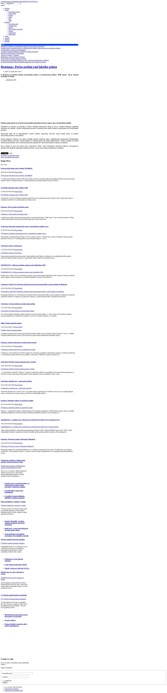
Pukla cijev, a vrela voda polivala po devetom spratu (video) (16, 529)
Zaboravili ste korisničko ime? (14, 690)
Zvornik (7, 38)
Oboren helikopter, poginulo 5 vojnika (13, 502)
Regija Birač (12, 13)
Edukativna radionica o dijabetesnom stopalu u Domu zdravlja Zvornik (13, 461)
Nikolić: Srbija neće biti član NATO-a (17, 568)
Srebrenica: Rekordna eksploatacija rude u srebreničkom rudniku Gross (24, 226)
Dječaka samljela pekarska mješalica (13, 539)
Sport (10, 20)
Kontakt (7, 41)
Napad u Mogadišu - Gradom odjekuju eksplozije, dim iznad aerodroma (15, 523)
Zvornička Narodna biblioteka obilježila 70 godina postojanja (15, 497)
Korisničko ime (7, 673)
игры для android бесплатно (10, 157)
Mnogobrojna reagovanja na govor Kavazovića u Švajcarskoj (16, 615)
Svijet (10, 17)
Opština (7, 40)
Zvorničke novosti (14, 12)
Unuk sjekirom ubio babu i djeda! (16, 564)
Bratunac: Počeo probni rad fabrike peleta (29, 66)
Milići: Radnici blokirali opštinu (11, 323)
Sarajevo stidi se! (10, 620)
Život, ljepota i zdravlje (16, 29)
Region (11, 15)
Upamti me (8, 680)
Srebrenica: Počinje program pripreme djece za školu (18, 362)
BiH (10, 19)
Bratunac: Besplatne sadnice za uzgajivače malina (17, 400)
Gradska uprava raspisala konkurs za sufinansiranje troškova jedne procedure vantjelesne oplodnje (17, 485)
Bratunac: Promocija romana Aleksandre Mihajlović (18, 439)
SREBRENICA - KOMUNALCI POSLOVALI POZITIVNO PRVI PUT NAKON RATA (30, 420)
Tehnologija (12, 33)
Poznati (11, 31)
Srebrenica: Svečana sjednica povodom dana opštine (18, 304)
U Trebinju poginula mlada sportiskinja (14, 595)
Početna (7, 8)
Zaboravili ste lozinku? (12, 689)
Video (6, 36)
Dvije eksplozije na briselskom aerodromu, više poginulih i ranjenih (17, 535)
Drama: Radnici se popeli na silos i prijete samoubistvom (16, 625)
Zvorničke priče (13, 24)
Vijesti (7, 10)
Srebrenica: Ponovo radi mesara (11, 246)
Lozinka (4, 677)
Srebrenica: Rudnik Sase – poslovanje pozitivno (16, 381)
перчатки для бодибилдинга (10, 155)
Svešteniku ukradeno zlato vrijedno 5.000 (14, 188)
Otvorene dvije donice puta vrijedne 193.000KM (16, 168)
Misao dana (12, 34)
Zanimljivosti (13, 26)
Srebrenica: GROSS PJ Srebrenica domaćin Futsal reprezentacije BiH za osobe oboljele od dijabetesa (34, 284)
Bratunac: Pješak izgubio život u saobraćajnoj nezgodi (18, 342)
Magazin (7, 22)
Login (2, 5)
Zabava (11, 27)
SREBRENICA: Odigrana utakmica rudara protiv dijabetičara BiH (23, 265)
